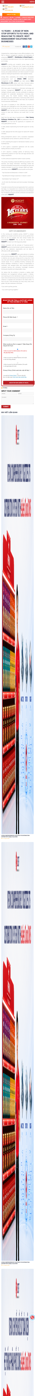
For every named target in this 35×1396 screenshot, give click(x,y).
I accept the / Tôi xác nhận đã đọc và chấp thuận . (15, 376)
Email (5, 326)
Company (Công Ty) (9, 335)
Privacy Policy (12, 375)
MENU (32, 2)
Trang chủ (5, 17)
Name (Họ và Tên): (8, 308)
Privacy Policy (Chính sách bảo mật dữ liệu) (16, 370)
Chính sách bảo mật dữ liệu (19, 377)
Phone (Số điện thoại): (10, 317)
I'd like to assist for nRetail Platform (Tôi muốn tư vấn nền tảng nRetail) (15, 358)
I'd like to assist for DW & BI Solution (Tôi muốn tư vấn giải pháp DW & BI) (15, 365)
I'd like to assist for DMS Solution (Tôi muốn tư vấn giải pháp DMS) (15, 351)
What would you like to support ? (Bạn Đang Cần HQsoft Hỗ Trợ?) (17, 345)
